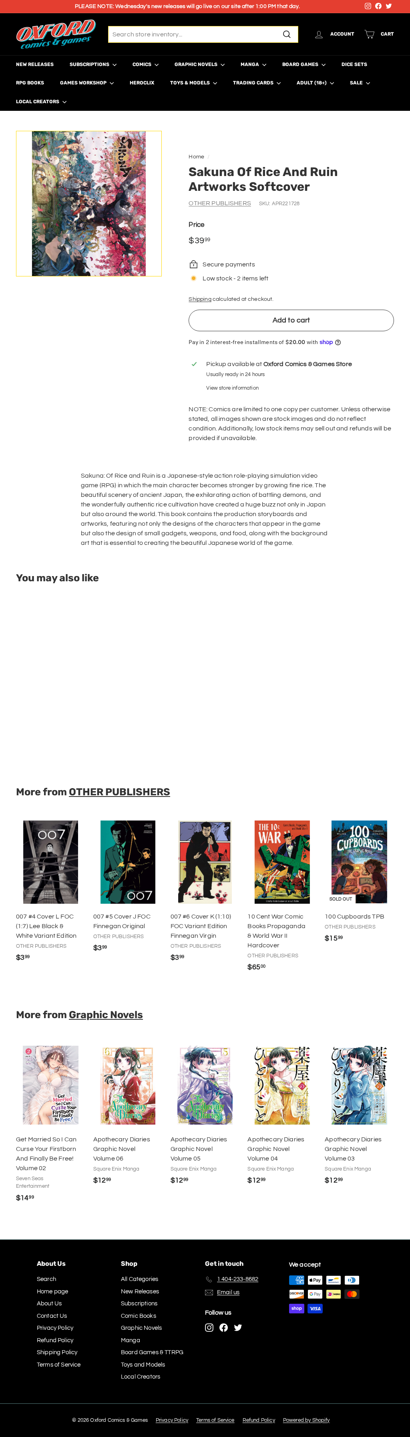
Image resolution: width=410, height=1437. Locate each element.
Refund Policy (55, 1340)
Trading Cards (254, 83)
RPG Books (30, 83)
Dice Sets (354, 64)
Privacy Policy (55, 1328)
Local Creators (38, 101)
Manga (250, 64)
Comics (143, 64)
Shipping (200, 299)
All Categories (139, 1279)
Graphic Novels (197, 64)
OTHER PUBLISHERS (220, 203)
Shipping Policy (57, 1352)
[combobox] (203, 34)
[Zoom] (88, 203)
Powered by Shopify (306, 1420)
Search (46, 1279)
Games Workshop (84, 83)
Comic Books (138, 1316)
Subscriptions (90, 64)
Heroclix (142, 83)
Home (196, 157)
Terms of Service (59, 1365)
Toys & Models (190, 83)
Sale (357, 83)
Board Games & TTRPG (152, 1352)
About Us (49, 1304)
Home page (52, 1292)
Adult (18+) (312, 83)
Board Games (301, 64)
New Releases (35, 64)
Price (196, 224)
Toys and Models (143, 1365)
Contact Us (52, 1316)
